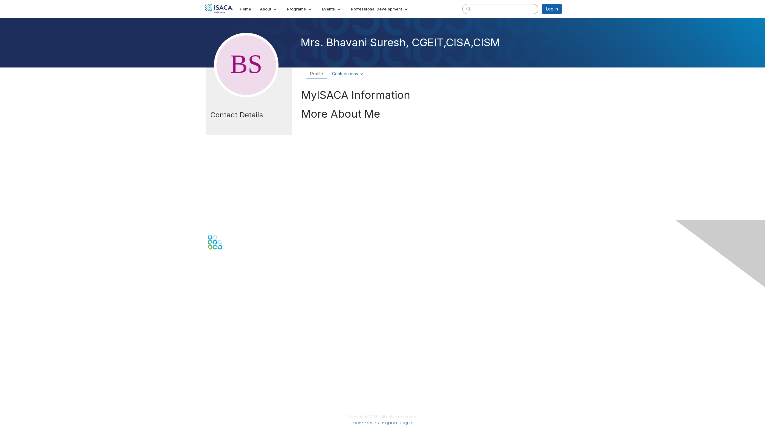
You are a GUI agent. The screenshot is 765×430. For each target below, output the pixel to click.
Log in (552, 8)
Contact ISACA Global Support (238, 311)
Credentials (219, 346)
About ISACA (220, 375)
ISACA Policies (222, 387)
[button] (268, 8)
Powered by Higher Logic (383, 423)
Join (212, 334)
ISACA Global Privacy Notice (235, 399)
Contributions (345, 73)
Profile (316, 73)
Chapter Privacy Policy (230, 407)
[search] (468, 8)
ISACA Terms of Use (227, 393)
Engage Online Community (234, 279)
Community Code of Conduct (236, 381)
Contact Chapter (224, 302)
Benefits (216, 340)
